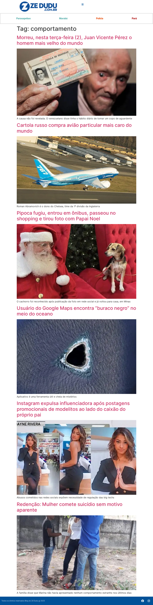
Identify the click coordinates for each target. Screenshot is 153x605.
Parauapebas (23, 18)
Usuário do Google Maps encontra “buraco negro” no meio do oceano (76, 311)
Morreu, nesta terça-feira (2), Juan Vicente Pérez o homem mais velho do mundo (74, 40)
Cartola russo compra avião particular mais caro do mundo (74, 128)
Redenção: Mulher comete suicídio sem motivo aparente (69, 507)
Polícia (99, 18)
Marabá (63, 18)
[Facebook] (142, 601)
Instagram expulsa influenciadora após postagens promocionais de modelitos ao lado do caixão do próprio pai (73, 409)
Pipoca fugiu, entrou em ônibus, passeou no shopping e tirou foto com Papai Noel (66, 216)
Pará (134, 18)
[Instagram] (149, 601)
